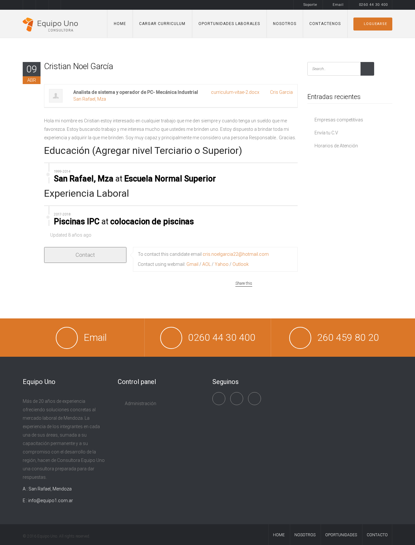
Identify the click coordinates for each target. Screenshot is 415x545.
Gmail (192, 264)
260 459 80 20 (348, 337)
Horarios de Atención (336, 145)
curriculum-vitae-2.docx (235, 92)
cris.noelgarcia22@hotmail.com (236, 254)
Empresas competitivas (338, 119)
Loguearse (375, 24)
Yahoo (222, 264)
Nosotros (284, 23)
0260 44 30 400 (373, 5)
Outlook (240, 264)
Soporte (310, 5)
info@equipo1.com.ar (50, 500)
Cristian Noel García (78, 66)
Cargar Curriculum (162, 23)
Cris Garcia (281, 92)
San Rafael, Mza (89, 99)
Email (338, 5)
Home (120, 23)
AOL (206, 264)
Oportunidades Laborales (229, 23)
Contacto (377, 535)
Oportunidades (341, 535)
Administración (140, 403)
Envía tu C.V (326, 132)
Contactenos (325, 23)
